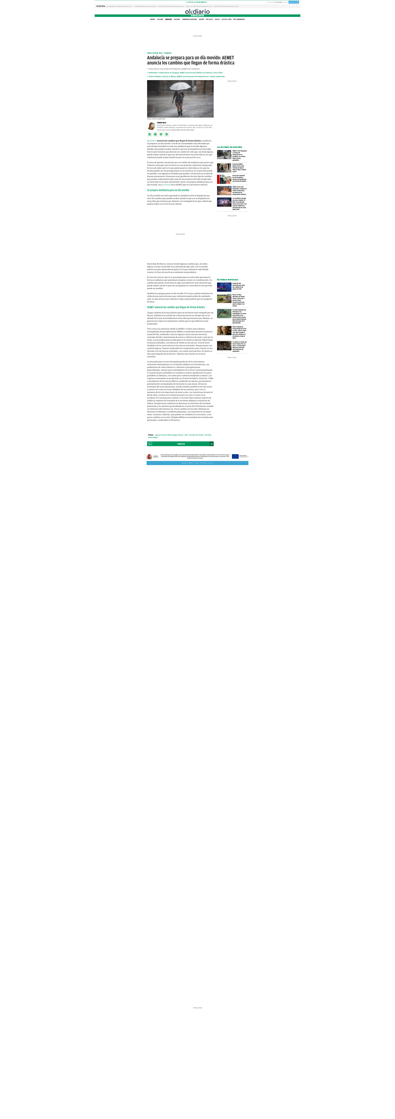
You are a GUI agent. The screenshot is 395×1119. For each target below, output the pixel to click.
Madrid (152, 19)
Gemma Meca (161, 123)
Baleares (177, 19)
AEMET (153, 141)
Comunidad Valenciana (189, 19)
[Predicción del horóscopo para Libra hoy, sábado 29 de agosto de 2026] (224, 287)
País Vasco (209, 19)
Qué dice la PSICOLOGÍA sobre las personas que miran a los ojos (176, 6)
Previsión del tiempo (196, 435)
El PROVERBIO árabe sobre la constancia (145, 6)
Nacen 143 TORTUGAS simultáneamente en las (199, 6)
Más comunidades (239, 19)
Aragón (201, 19)
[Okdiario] (197, 11)
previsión (166, 184)
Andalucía (168, 19)
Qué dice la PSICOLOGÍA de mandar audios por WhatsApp (230, 6)
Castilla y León (226, 19)
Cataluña (160, 19)
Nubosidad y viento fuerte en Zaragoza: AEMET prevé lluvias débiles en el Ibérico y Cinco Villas (186, 73)
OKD (186, 435)
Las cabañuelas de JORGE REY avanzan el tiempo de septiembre (124, 6)
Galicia (217, 19)
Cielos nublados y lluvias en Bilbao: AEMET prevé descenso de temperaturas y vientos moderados (187, 76)
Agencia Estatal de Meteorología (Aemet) (169, 435)
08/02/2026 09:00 (163, 130)
